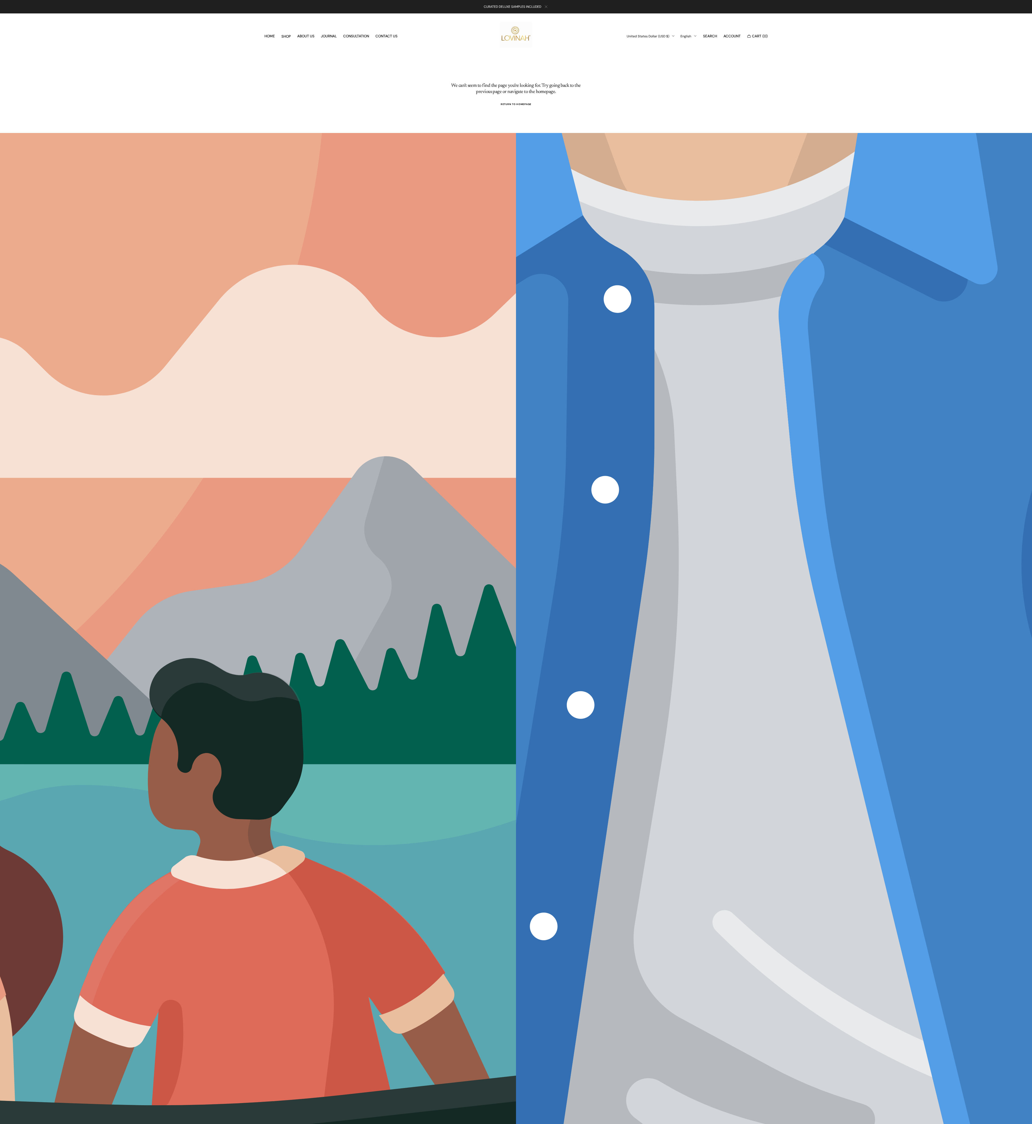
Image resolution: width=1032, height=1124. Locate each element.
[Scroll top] (1024, 1116)
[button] (710, 36)
